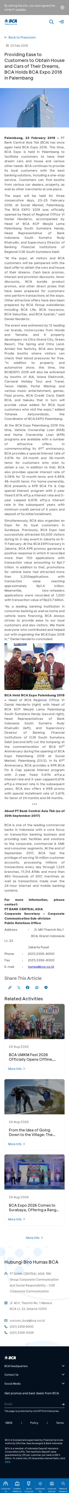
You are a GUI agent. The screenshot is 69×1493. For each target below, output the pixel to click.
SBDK (9, 1423)
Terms (60, 1423)
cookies (20, 9)
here (7, 1461)
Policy (34, 1423)
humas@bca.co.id (41, 967)
